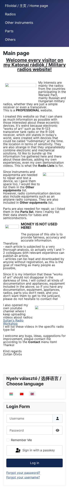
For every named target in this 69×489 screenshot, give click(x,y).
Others (10, 39)
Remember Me (21, 440)
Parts (9, 31)
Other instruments (19, 23)
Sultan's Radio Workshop (13, 321)
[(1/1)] (20, 91)
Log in (34, 463)
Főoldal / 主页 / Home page (26, 6)
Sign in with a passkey (38, 450)
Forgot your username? (23, 477)
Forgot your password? (23, 473)
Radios (10, 14)
